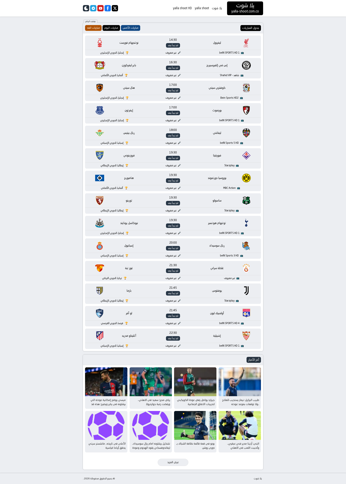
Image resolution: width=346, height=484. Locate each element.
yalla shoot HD (182, 8)
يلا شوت (217, 8)
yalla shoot (202, 8)
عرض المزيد (173, 462)
